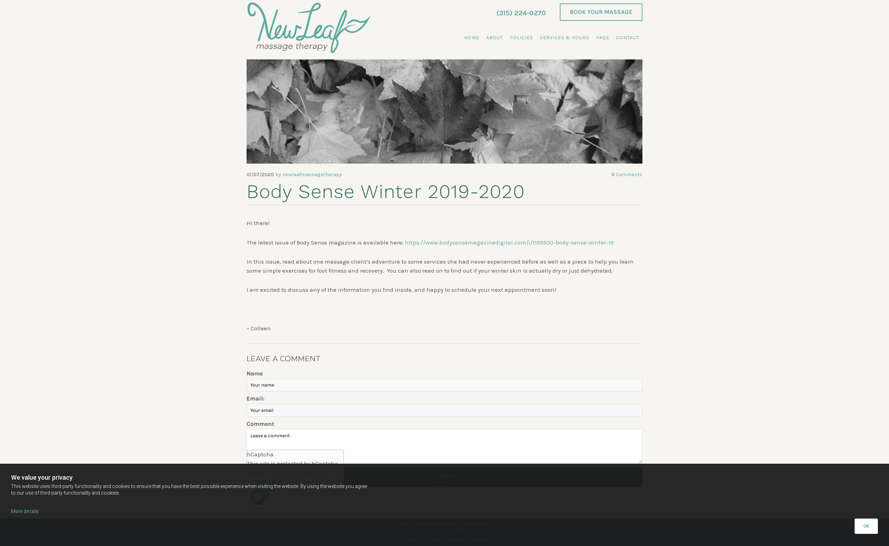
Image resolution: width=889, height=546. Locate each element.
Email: (256, 398)
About (494, 38)
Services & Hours (564, 38)
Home (471, 38)
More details (25, 511)
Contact (627, 38)
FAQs (602, 38)
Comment (260, 423)
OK (866, 526)
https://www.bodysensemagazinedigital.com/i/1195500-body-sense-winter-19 (509, 242)
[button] (601, 12)
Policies (521, 38)
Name (255, 373)
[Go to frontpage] (309, 28)
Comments (627, 174)
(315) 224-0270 (521, 13)
